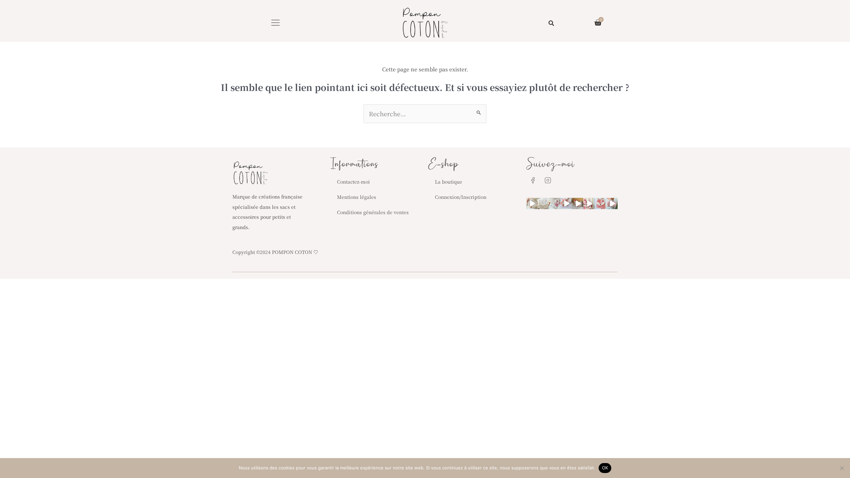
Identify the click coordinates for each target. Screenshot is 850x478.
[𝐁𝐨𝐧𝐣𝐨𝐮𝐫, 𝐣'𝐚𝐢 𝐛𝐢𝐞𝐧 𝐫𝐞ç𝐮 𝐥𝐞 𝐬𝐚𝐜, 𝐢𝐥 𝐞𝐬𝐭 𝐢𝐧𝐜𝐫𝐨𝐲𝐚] (612, 203)
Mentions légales (356, 197)
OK (605, 467)
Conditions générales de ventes (373, 212)
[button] (275, 23)
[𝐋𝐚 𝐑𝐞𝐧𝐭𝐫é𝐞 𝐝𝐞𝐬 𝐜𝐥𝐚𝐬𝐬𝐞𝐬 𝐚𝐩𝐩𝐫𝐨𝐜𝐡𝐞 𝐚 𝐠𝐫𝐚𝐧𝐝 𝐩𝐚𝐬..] (543, 203)
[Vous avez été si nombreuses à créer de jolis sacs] (532, 203)
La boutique (448, 181)
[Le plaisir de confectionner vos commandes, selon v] (566, 203)
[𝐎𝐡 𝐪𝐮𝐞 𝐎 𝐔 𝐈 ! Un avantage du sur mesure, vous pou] (600, 203)
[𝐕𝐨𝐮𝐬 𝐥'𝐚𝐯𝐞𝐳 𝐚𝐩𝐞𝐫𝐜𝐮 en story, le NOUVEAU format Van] (589, 203)
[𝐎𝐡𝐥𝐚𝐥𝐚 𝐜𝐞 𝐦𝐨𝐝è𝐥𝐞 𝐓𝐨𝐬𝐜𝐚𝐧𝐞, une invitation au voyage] (577, 203)
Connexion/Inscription (460, 197)
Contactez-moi (353, 181)
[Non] (841, 468)
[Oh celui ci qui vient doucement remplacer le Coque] (554, 203)
